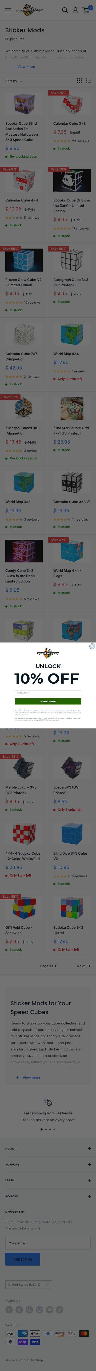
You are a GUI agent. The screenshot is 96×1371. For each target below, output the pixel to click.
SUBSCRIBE (48, 701)
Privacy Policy (43, 718)
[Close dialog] (92, 646)
